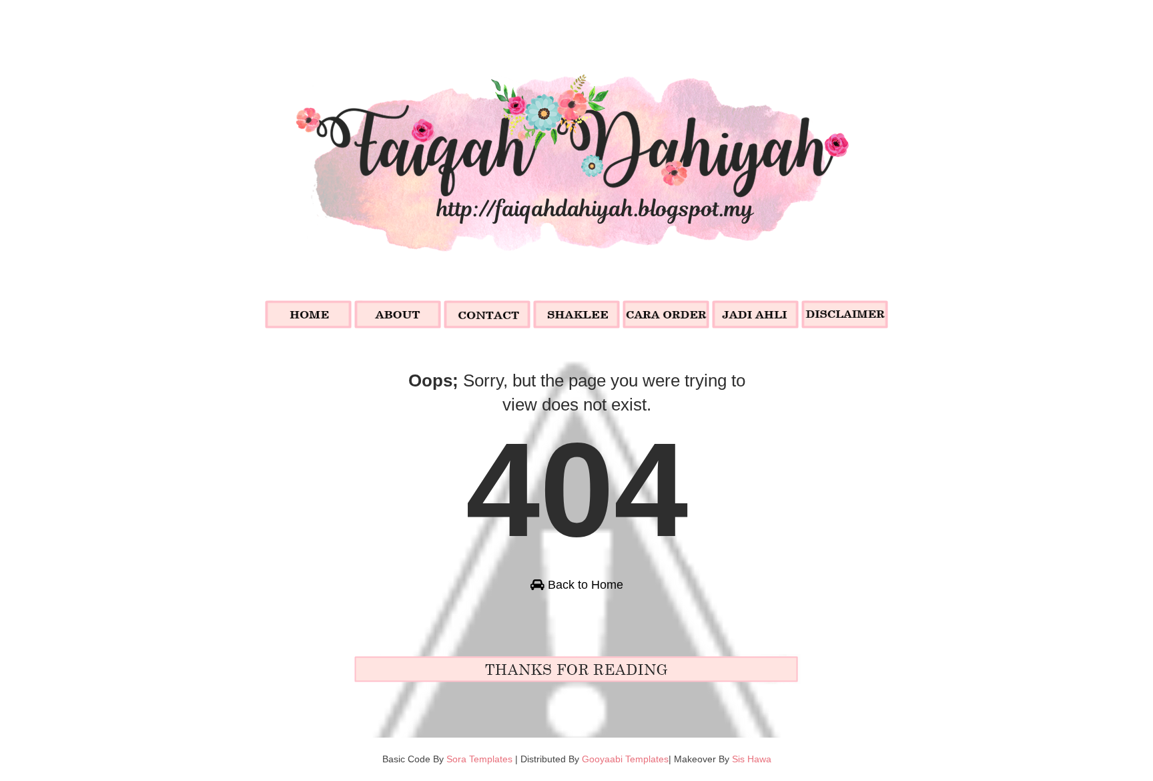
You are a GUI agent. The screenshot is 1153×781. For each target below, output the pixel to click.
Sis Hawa (751, 759)
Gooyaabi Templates (625, 759)
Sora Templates (479, 759)
